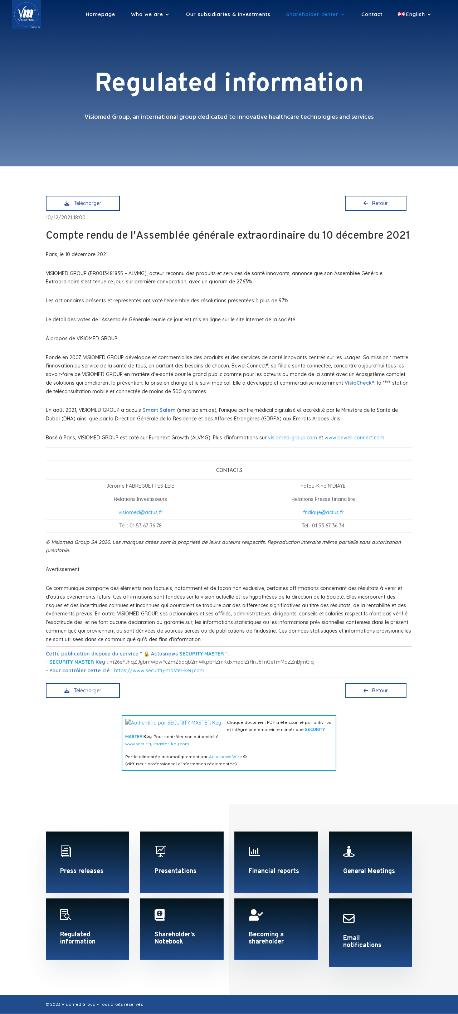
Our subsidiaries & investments (228, 15)
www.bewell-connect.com (354, 437)
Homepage (100, 15)
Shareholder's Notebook (175, 938)
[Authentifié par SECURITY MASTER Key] (173, 723)
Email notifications (362, 942)
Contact (372, 15)
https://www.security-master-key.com (159, 670)
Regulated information (78, 938)
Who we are (147, 15)
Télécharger (86, 203)
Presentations (175, 871)
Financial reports (274, 871)
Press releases (81, 871)
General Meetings (369, 871)
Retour (378, 203)
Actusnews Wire (225, 756)
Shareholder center (312, 15)
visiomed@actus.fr (140, 512)
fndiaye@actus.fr (323, 512)
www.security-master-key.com (157, 743)
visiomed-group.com (292, 437)
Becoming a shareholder (266, 938)
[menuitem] (415, 20)
